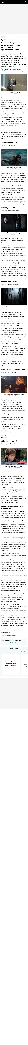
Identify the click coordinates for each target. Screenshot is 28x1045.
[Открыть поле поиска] (18, 1)
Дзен (18, 642)
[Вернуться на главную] (3, 1)
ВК (12, 642)
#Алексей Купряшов (10, 635)
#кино (2, 635)
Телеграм (6, 642)
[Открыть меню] (25, 1)
